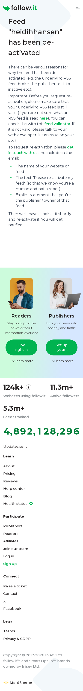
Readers (10, 533)
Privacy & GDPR (17, 638)
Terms (9, 631)
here (43, 118)
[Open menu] (78, 7)
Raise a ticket (15, 586)
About (9, 466)
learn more (24, 361)
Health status (15, 503)
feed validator (57, 124)
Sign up (10, 563)
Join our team (15, 548)
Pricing (9, 473)
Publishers (13, 526)
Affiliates (10, 541)
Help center (14, 488)
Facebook (12, 608)
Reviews (10, 481)
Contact (10, 593)
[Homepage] (20, 8)
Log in (8, 556)
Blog (7, 496)
